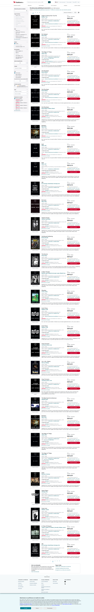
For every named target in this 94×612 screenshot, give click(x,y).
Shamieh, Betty (45, 399)
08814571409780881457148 (53, 477)
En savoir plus (16, 39)
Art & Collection (54, 5)
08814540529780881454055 (53, 241)
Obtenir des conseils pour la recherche (63, 566)
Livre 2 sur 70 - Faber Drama (49, 58)
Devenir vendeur (77, 5)
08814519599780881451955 (53, 259)
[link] (79, 12)
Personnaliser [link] (49, 608)
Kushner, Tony (44, 17)
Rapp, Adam (44, 126)
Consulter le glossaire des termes (62, 568)
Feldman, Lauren (62, 527)
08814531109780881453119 (53, 205)
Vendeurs (65, 5)
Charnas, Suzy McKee (46, 219)
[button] (31, 12)
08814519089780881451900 (53, 222)
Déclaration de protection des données (45, 587)
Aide (78, 2)
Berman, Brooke (45, 237)
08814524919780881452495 (53, 130)
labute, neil (44, 145)
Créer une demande (35, 571)
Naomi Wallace (45, 72)
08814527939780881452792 (53, 295)
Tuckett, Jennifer (45, 527)
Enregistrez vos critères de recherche (62, 569)
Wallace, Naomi (51, 108)
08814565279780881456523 (53, 20)
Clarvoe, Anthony (45, 362)
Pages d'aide (55, 581)
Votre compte (69, 2)
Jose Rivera (44, 345)
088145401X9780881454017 (53, 403)
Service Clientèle (55, 583)
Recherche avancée (17, 5)
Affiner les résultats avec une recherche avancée (61, 9)
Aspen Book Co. (48, 387)
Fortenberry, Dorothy (53, 527)
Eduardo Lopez (45, 273)
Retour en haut (47, 576)
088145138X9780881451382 (53, 75)
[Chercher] (49, 2)
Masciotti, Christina (46, 474)
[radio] (14, 46)
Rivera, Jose (49, 345)
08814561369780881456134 (53, 149)
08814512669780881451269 (53, 187)
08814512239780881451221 (53, 495)
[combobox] (37, 2)
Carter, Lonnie (45, 291)
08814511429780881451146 (53, 313)
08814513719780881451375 (53, 348)
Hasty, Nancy (44, 255)
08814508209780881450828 (53, 513)
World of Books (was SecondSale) (51, 23)
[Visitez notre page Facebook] (65, 582)
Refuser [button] (37, 608)
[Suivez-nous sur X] (65, 584)
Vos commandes (20, 586)
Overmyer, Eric (57, 183)
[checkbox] (14, 15)
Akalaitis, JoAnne (45, 509)
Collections (29, 5)
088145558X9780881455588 (53, 39)
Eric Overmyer (45, 183)
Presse (42, 583)
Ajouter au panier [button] (73, 25)
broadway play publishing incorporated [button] (42, 9)
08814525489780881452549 (53, 366)
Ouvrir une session (62, 2)
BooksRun (47, 115)
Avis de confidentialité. (56, 605)
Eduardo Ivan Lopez (52, 273)
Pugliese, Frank (45, 309)
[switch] (15, 85)
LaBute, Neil (44, 53)
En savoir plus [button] (16, 110)
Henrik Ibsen (50, 183)
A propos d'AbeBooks (44, 581)
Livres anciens (41, 5)
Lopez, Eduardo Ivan (61, 273)
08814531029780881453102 (53, 531)
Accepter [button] (25, 608)
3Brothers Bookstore (49, 61)
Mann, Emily (44, 35)
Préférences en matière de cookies (45, 590)
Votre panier (20, 588)
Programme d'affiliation (33, 583)
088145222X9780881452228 (53, 57)
